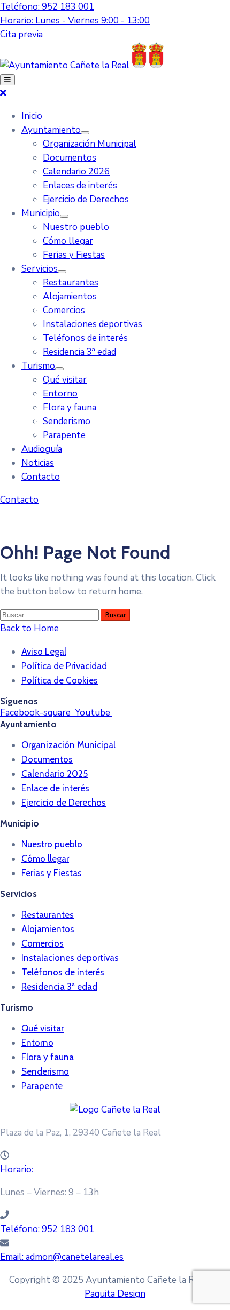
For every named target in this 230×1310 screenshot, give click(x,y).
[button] (21, 34)
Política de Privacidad (64, 666)
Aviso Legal (43, 651)
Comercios (64, 310)
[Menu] (85, 132)
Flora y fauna (69, 407)
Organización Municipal (89, 144)
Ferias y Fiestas (74, 255)
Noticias (37, 463)
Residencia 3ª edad (79, 352)
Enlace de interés (55, 788)
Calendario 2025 (54, 773)
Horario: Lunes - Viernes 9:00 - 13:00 (75, 20)
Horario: (16, 1169)
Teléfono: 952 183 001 (47, 7)
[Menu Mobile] (7, 79)
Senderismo (66, 421)
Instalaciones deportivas (92, 324)
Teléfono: (47, 1229)
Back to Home (29, 628)
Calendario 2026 (76, 171)
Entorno (60, 393)
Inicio (31, 116)
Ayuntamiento (51, 130)
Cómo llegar (68, 241)
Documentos (69, 158)
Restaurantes (70, 282)
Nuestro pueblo (76, 227)
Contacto (40, 477)
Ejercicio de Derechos (86, 199)
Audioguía (41, 449)
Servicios (39, 269)
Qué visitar (65, 380)
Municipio (40, 213)
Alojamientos (70, 296)
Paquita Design (115, 1294)
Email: (62, 1257)
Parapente (64, 435)
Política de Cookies (59, 680)
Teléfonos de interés (85, 338)
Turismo (38, 366)
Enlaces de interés (80, 185)
